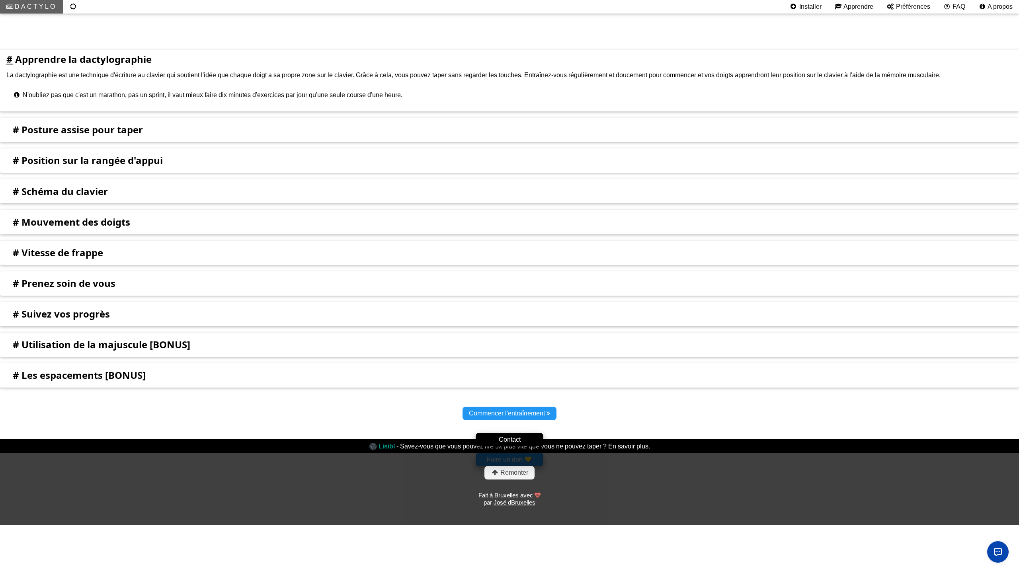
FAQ (958, 6)
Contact (510, 439)
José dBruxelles (514, 502)
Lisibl (387, 446)
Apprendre (857, 6)
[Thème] (73, 7)
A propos (999, 6)
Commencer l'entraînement (508, 413)
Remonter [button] (513, 472)
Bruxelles (506, 495)
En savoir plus (628, 446)
